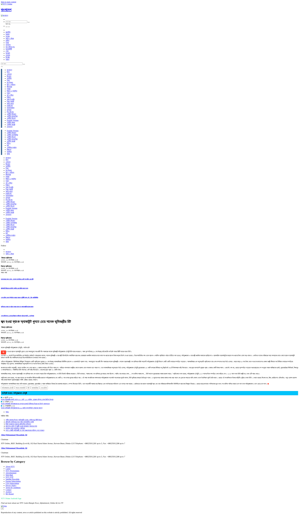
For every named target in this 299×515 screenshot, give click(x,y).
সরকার (7, 34)
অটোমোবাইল (10, 108)
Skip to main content (8, 2)
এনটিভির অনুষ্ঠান (11, 147)
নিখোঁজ (8, 57)
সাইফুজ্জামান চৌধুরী (7, 388)
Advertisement (11, 473)
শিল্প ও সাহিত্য (11, 85)
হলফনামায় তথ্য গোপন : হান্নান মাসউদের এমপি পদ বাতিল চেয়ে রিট (17, 279)
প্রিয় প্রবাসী (10, 101)
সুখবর (7, 43)
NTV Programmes (12, 471)
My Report (10, 494)
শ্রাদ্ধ (7, 60)
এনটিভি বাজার (11, 122)
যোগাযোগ (9, 127)
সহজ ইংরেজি (10, 99)
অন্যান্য (8, 45)
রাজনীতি (8, 32)
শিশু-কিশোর (10, 112)
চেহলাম (8, 55)
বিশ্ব (8, 72)
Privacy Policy (11, 485)
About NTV (10, 467)
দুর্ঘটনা (7, 41)
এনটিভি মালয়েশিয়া (12, 116)
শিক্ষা (8, 80)
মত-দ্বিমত (10, 83)
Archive (9, 492)
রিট (28, 388)
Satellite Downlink (12, 479)
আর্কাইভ (9, 152)
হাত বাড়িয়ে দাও (10, 47)
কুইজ (8, 154)
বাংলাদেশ (6, 10)
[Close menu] (2, 66)
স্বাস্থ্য (9, 89)
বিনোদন (9, 76)
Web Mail (9, 475)
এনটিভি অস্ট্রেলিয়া (12, 135)
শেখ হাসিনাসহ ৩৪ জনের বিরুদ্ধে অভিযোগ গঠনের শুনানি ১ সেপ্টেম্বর (17, 316)
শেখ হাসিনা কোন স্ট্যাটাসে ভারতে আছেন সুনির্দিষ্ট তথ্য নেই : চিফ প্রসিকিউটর (19, 297)
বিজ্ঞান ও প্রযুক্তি (12, 91)
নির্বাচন (9, 97)
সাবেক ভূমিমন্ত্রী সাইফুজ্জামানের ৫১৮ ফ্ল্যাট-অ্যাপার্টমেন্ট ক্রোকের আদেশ (21, 408)
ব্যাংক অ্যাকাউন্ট (20, 388)
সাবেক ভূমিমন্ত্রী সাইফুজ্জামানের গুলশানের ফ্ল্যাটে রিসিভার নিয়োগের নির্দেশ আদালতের (25, 404)
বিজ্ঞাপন (9, 150)
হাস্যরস (9, 110)
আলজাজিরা (35, 388)
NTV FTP (9, 477)
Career (8, 469)
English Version (12, 120)
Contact (8, 490)
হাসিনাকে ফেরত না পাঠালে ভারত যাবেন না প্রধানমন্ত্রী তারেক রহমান (17, 307)
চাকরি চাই (10, 106)
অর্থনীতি (9, 78)
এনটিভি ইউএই (11, 118)
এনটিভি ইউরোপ (11, 114)
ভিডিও (9, 143)
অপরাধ (8, 36)
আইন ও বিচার (10, 38)
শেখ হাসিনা (44, 388)
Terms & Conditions (13, 488)
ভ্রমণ (8, 93)
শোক (7, 51)
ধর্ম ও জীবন (10, 95)
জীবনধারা (9, 87)
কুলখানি (8, 53)
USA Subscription (12, 483)
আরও (7, 412)
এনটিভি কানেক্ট (11, 125)
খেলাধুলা (9, 74)
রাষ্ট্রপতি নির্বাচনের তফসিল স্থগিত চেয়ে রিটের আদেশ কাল (14, 288)
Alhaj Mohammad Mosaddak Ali (14, 435)
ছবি (8, 145)
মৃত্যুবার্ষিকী (9, 49)
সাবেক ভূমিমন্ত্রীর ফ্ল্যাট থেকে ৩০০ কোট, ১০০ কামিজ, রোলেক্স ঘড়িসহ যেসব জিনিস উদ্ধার (27, 400)
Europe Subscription (13, 481)
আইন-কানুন (10, 104)
